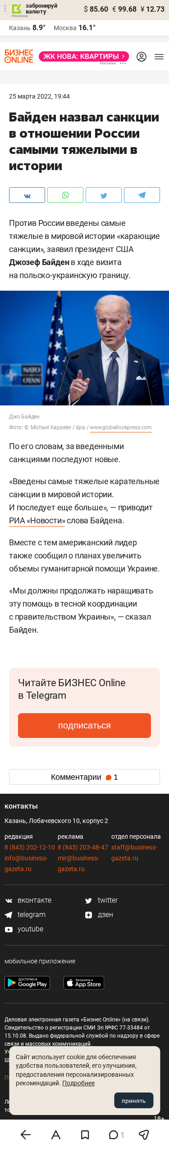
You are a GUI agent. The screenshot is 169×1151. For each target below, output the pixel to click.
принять (134, 1100)
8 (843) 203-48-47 (83, 847)
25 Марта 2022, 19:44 (39, 96)
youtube (29, 929)
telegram (31, 914)
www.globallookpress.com (120, 427)
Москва (65, 27)
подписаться (84, 725)
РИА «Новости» (37, 520)
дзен (104, 914)
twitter (107, 900)
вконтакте (33, 900)
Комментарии (84, 777)
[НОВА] (81, 56)
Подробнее (78, 1083)
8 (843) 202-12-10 (30, 847)
